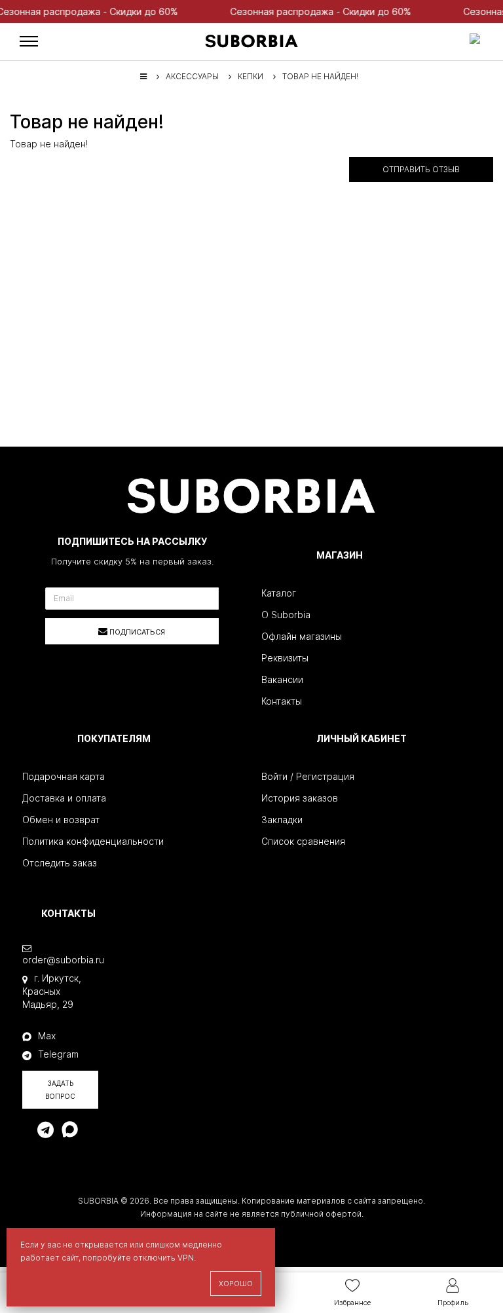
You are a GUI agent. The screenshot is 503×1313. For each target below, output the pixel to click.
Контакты (281, 701)
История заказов (299, 798)
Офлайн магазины (301, 636)
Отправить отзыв (421, 169)
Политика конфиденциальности (93, 841)
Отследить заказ (59, 862)
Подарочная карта (63, 776)
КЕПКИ (250, 76)
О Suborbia (285, 614)
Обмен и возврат (61, 819)
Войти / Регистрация (307, 776)
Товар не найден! (320, 76)
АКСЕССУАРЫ (192, 76)
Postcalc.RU (329, 1226)
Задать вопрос (60, 1089)
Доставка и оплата (64, 798)
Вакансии (282, 679)
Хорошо (236, 1283)
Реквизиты (284, 657)
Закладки (282, 819)
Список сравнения (303, 841)
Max (47, 1035)
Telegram (58, 1054)
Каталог (278, 593)
